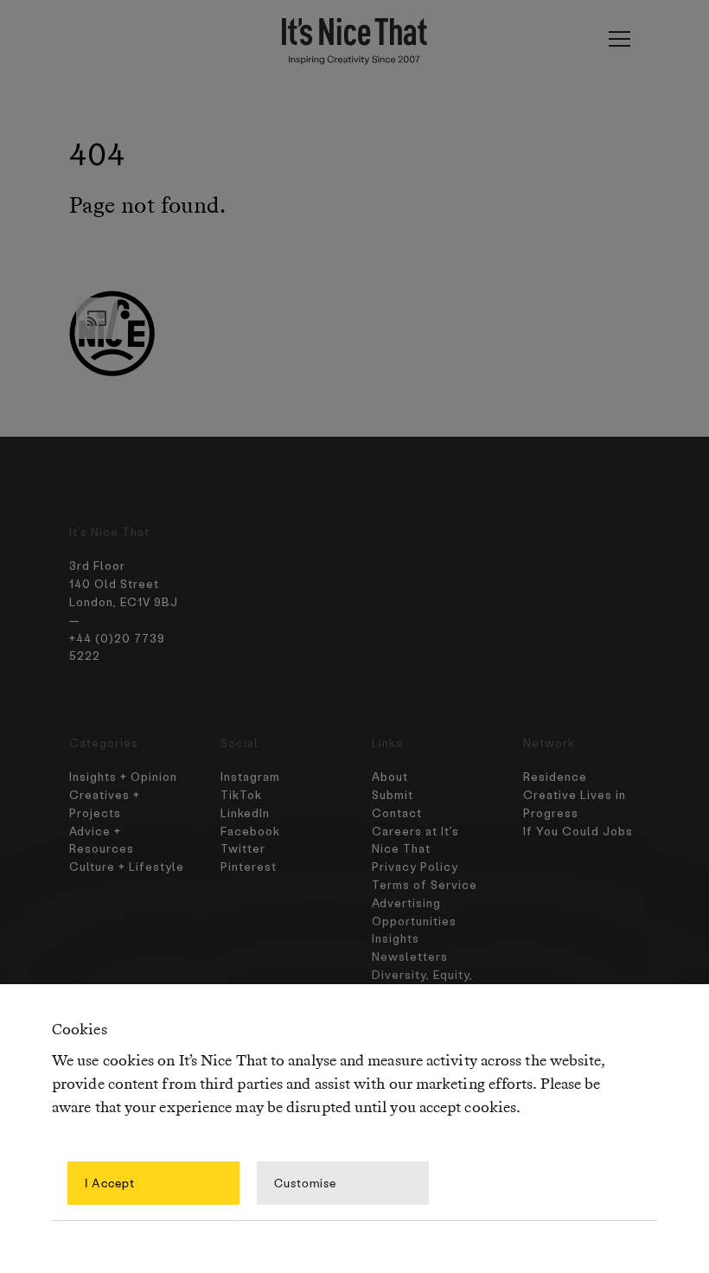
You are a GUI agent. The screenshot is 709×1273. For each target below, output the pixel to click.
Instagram (250, 776)
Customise (305, 1182)
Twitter (242, 847)
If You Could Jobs (578, 830)
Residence (555, 776)
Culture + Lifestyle (126, 866)
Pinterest (248, 866)
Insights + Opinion (123, 776)
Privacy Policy (415, 866)
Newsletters (410, 956)
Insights (395, 937)
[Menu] (619, 39)
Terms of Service (424, 884)
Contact (397, 812)
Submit (392, 794)
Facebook (250, 830)
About (390, 776)
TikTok (241, 794)
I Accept (110, 1182)
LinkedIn (245, 812)
